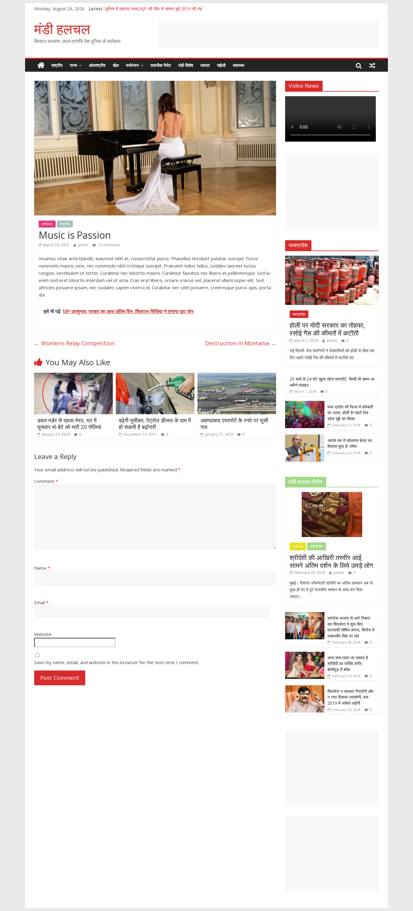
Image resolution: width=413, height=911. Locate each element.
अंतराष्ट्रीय (97, 65)
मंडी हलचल (62, 28)
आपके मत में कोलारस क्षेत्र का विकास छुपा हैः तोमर (349, 443)
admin (82, 244)
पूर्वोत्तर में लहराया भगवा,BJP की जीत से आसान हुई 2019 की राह (153, 8)
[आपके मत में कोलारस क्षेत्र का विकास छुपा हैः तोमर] (304, 438)
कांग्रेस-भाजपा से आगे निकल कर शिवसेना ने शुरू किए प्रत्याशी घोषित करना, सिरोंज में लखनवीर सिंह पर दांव (350, 627)
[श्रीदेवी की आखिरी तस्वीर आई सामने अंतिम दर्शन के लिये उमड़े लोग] (332, 495)
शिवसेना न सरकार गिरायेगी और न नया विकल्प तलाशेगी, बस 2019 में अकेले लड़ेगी (350, 697)
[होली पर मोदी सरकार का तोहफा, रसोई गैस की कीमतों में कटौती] (332, 259)
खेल (116, 65)
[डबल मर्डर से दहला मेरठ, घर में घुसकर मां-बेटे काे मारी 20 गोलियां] (73, 376)
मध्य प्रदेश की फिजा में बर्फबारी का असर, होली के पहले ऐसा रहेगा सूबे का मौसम (350, 412)
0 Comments (108, 244)
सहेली (221, 65)
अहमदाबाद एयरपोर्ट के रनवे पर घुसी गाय (234, 424)
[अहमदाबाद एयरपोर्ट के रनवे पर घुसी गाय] (236, 376)
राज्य (73, 65)
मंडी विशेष (185, 65)
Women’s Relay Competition (74, 343)
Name (42, 568)
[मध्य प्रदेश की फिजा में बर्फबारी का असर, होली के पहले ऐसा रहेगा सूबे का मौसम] (304, 404)
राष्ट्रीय (57, 65)
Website (43, 634)
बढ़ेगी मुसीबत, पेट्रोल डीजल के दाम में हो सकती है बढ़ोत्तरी (155, 424)
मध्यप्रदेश (299, 314)
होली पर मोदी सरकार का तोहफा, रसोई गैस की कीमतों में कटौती (327, 328)
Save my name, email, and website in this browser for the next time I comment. (116, 662)
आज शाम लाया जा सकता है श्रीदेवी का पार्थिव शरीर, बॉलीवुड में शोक (347, 663)
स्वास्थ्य (238, 65)
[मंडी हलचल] (41, 65)
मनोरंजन (132, 65)
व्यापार (205, 65)
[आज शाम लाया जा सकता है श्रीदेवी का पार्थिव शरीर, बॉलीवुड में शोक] (304, 655)
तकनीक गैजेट (161, 65)
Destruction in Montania (240, 343)
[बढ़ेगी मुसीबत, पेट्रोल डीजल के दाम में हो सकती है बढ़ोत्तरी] (155, 376)
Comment (46, 481)
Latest (298, 546)
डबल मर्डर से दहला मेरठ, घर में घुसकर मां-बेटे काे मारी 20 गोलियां (69, 424)
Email (41, 602)
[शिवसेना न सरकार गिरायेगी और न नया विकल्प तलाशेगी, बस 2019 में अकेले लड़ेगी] (304, 688)
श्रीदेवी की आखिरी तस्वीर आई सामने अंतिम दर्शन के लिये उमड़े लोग (331, 561)
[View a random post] (372, 65)
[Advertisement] (269, 34)
